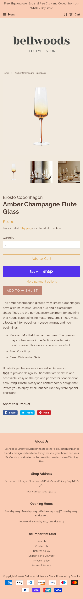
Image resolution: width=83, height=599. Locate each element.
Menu (11, 14)
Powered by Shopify (68, 576)
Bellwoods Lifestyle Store (40, 576)
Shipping (26, 228)
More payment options (41, 281)
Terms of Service (41, 565)
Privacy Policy (41, 560)
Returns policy (41, 550)
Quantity (8, 238)
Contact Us (41, 546)
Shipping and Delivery (41, 555)
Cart (77, 14)
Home (6, 73)
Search (41, 541)
